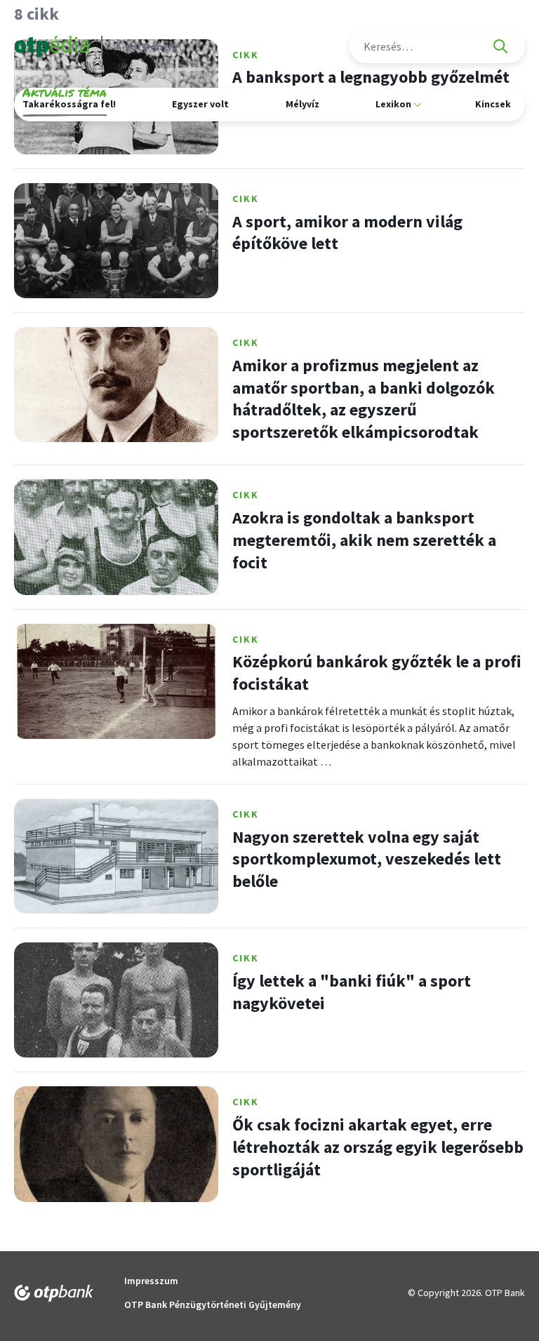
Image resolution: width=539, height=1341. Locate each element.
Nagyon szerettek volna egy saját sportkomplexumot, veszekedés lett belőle (366, 859)
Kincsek (493, 104)
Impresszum (151, 1280)
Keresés (500, 46)
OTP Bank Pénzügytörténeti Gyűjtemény (212, 1304)
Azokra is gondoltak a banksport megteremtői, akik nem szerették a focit (364, 540)
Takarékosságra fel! (69, 101)
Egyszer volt (200, 104)
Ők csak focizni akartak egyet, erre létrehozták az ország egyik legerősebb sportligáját (378, 1147)
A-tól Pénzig (146, 46)
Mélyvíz (302, 104)
